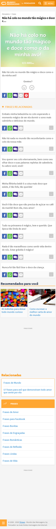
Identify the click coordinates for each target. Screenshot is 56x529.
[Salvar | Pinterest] (26, 95)
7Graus (22, 522)
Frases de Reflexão (12, 446)
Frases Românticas (12, 439)
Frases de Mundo (12, 382)
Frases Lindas (10, 453)
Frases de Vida (10, 460)
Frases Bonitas (10, 426)
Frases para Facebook (14, 419)
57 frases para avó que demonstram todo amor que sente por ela (28, 391)
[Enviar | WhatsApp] (9, 95)
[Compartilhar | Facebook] (4, 95)
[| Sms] (15, 95)
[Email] (20, 95)
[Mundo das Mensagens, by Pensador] (14, 3)
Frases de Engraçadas (14, 432)
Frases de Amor (11, 412)
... (51, 127)
